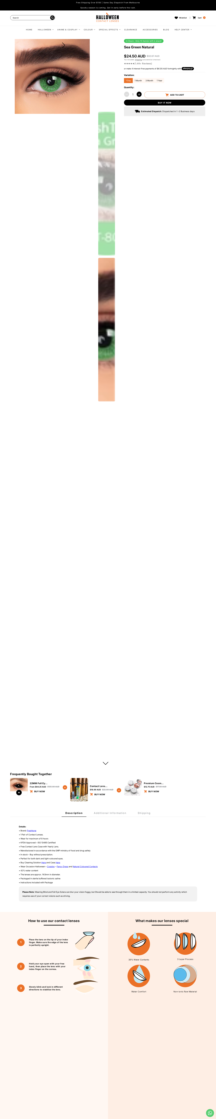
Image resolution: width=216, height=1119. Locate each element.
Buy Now (39, 791)
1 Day (128, 80)
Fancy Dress (62, 866)
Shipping (138, 60)
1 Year (159, 80)
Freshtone (31, 830)
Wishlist (183, 18)
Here (43, 862)
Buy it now (165, 102)
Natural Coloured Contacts (85, 866)
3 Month (149, 80)
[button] (45, 29)
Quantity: (129, 88)
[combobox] (32, 17)
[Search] (52, 18)
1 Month (138, 80)
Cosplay (51, 866)
